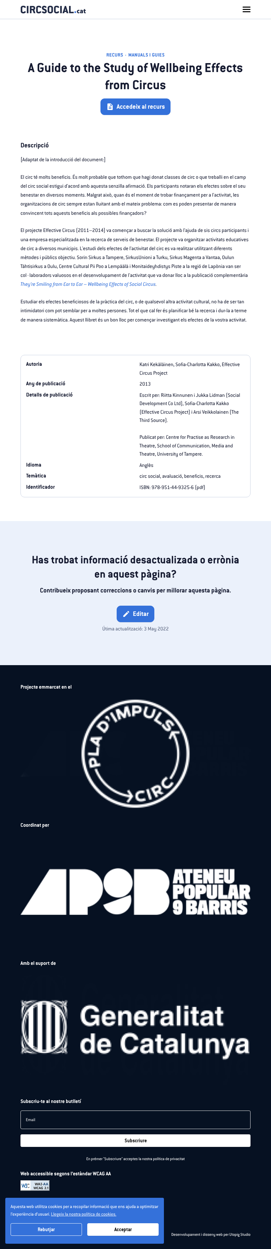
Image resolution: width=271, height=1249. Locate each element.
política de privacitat (169, 1159)
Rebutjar (46, 1229)
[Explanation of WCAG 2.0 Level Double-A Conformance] (35, 1185)
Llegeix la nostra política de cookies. (83, 1214)
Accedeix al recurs (135, 107)
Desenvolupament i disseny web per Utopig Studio (211, 1234)
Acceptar (123, 1229)
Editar (135, 614)
